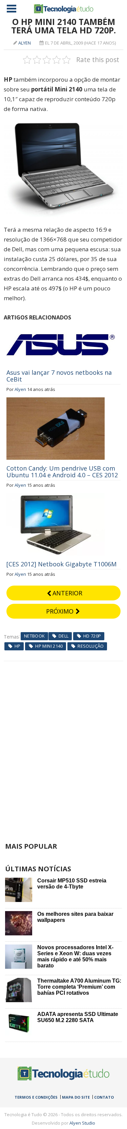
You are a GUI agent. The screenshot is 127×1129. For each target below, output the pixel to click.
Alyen (24, 43)
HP (18, 646)
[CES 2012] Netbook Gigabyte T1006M (61, 564)
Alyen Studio (82, 1123)
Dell (64, 636)
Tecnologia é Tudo (63, 9)
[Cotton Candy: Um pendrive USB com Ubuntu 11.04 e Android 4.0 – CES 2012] (55, 401)
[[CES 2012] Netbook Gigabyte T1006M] (55, 497)
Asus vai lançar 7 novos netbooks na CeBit (59, 375)
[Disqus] (63, 745)
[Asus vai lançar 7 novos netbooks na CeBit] (60, 328)
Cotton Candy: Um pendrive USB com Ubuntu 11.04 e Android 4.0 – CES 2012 (62, 471)
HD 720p (92, 636)
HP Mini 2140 (49, 646)
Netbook (34, 636)
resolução (91, 646)
